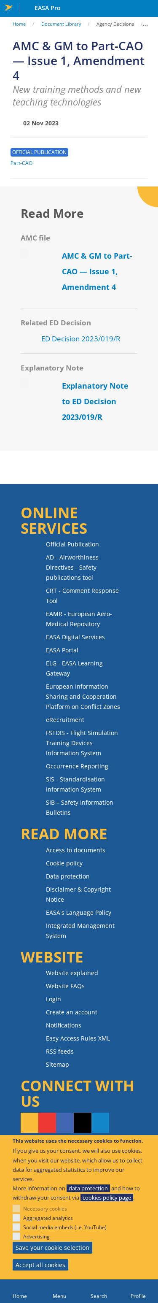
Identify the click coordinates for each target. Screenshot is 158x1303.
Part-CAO (21, 163)
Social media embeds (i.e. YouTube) (65, 1227)
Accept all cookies (40, 1265)
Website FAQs (65, 986)
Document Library (61, 24)
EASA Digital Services (75, 637)
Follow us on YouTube (47, 1123)
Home (19, 24)
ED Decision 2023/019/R (81, 338)
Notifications (63, 1025)
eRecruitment (65, 720)
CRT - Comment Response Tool (82, 596)
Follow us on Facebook (65, 1123)
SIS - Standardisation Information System (75, 784)
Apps (150, 9)
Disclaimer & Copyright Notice (78, 894)
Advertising (36, 1236)
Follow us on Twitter (82, 1123)
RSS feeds (60, 1051)
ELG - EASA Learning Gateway (74, 668)
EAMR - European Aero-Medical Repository (79, 619)
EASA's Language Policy (78, 912)
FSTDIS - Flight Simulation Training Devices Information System (82, 743)
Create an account (71, 1012)
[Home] (20, 1291)
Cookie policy (64, 863)
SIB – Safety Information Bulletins (79, 807)
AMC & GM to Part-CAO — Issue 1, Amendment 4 (97, 271)
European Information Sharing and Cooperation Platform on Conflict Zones (83, 696)
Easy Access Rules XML (78, 1038)
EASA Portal (62, 650)
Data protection (68, 876)
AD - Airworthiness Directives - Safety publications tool (72, 567)
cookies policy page (107, 1197)
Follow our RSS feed (29, 1123)
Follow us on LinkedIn (100, 1123)
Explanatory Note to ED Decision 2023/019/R (95, 401)
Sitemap (57, 1064)
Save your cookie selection (52, 1248)
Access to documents (75, 850)
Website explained (72, 973)
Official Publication (72, 544)
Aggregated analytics (48, 1218)
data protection (88, 1188)
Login (53, 999)
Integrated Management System (80, 931)
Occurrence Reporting (77, 766)
